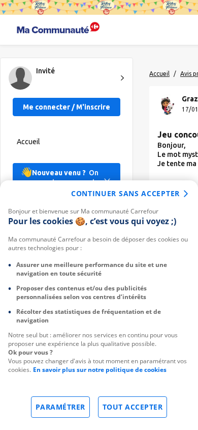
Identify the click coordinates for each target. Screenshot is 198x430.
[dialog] (99, 305)
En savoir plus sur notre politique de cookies (100, 369)
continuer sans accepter (125, 193)
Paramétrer (60, 407)
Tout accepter (133, 407)
